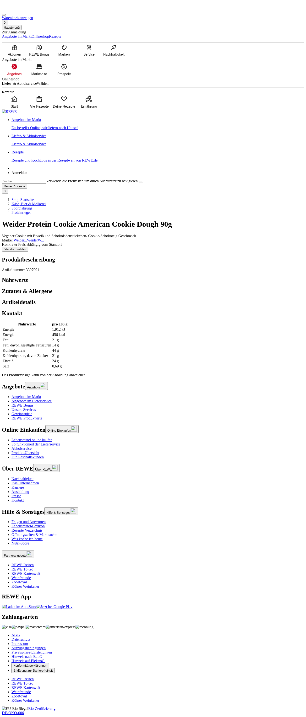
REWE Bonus (22, 405)
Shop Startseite (22, 200)
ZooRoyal (19, 582)
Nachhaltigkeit (22, 479)
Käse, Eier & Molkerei (28, 204)
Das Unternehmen (25, 483)
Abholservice (21, 448)
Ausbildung (20, 492)
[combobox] (24, 181)
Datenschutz (20, 639)
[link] (157, 124)
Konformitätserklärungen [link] (30, 665)
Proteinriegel (21, 212)
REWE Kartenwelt (25, 573)
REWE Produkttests (26, 418)
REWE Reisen (22, 565)
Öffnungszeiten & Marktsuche (34, 535)
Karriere (17, 487)
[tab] (153, 280)
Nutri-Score (20, 543)
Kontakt (17, 500)
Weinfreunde (21, 578)
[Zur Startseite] (18, 9)
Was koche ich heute (27, 539)
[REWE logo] (9, 112)
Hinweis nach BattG (26, 656)
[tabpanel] (153, 345)
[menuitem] (14, 50)
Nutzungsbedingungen (28, 648)
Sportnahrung (21, 208)
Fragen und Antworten (28, 522)
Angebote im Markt (26, 397)
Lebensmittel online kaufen (31, 440)
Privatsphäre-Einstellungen (31, 652)
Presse (16, 496)
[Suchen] (140, 182)
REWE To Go (22, 569)
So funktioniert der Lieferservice (35, 444)
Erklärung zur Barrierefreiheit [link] (33, 670)
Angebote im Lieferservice (31, 401)
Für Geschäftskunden (27, 457)
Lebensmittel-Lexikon (28, 526)
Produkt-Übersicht (25, 453)
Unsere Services (23, 410)
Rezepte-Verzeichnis (26, 530)
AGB (15, 635)
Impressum (19, 644)
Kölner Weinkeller (25, 586)
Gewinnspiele (21, 414)
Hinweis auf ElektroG (28, 661)
